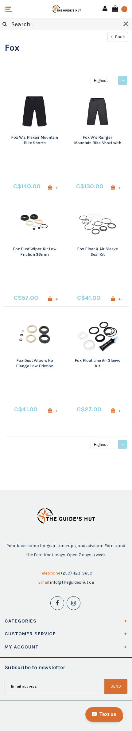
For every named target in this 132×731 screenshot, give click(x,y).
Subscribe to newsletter (35, 667)
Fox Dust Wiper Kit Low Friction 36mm (34, 252)
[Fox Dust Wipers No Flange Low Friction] (34, 334)
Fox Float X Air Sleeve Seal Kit (97, 252)
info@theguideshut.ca (72, 582)
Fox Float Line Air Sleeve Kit (97, 363)
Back (119, 36)
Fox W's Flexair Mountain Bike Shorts (34, 140)
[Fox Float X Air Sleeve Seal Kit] (97, 223)
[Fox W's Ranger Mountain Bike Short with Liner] (97, 111)
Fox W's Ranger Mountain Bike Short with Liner (97, 140)
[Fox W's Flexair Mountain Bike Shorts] (34, 111)
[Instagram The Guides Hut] (73, 603)
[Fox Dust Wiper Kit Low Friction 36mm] (34, 223)
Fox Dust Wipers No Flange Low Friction (34, 363)
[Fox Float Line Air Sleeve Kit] (97, 334)
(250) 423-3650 (76, 573)
